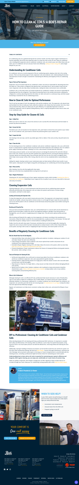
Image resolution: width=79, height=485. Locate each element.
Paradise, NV (56, 459)
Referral (43, 478)
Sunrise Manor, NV (57, 461)
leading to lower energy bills (53, 63)
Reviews (24, 478)
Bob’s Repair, (40, 350)
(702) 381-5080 (10, 464)
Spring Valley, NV (63, 459)
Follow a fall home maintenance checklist (34, 269)
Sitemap (31, 482)
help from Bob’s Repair (61, 362)
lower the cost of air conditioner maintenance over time (26, 246)
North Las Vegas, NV (70, 458)
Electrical (45, 6)
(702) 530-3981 (24, 465)
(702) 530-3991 (38, 465)
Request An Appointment (22, 1)
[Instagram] (10, 469)
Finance (30, 478)
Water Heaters (55, 6)
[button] (69, 54)
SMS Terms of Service (44, 482)
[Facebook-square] (4, 469)
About (63, 6)
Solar (32, 6)
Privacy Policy (36, 482)
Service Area (51, 478)
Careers (18, 478)
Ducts (38, 6)
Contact (71, 6)
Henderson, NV (61, 458)
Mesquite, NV (72, 461)
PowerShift (37, 478)
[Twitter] (7, 469)
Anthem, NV (56, 456)
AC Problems (59, 478)
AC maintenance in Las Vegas (51, 283)
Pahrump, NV (65, 461)
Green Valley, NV (71, 456)
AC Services (23, 6)
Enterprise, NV (63, 456)
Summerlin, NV (71, 459)
